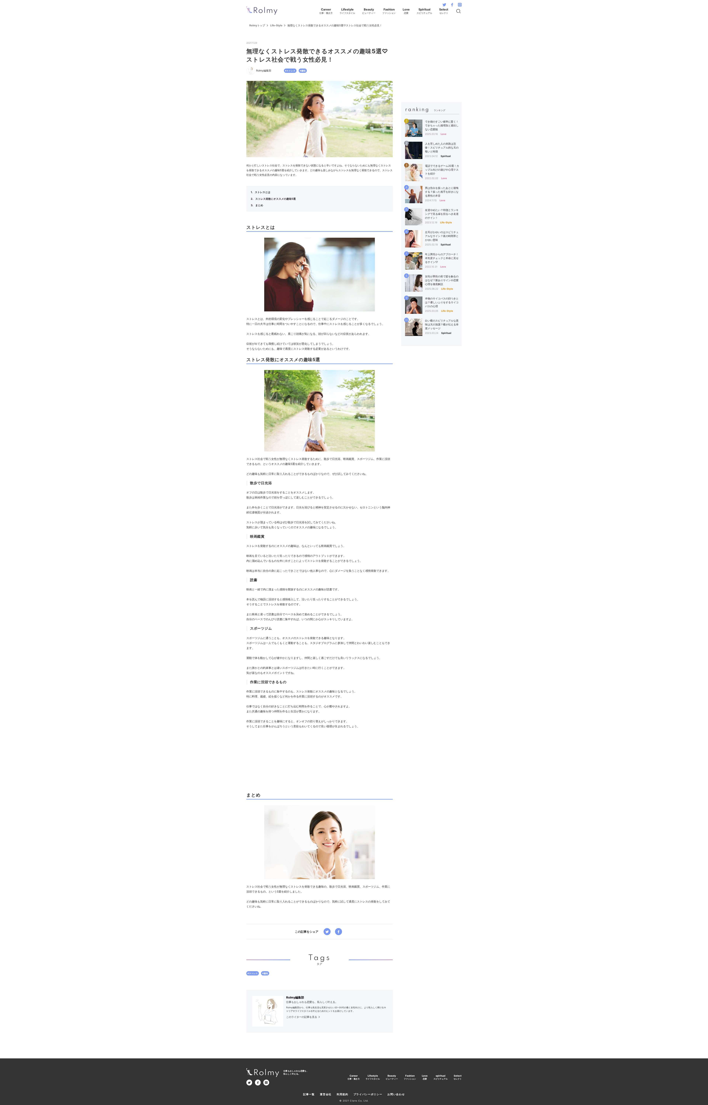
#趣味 (303, 70)
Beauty (368, 11)
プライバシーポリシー (367, 1094)
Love (406, 11)
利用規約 (342, 1094)
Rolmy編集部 (295, 997)
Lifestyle (347, 11)
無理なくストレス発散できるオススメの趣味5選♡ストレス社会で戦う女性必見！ (334, 25)
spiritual (440, 1077)
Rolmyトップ (257, 25)
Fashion (389, 11)
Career (326, 11)
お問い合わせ (396, 1094)
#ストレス (290, 70)
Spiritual (424, 11)
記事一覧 (309, 1094)
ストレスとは (262, 192)
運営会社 (326, 1094)
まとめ (259, 205)
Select (443, 11)
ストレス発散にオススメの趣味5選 (275, 198)
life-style (276, 25)
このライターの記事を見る (301, 1016)
